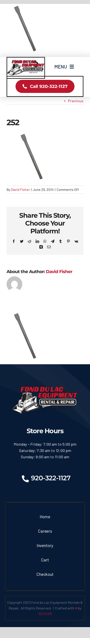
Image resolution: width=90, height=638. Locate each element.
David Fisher (20, 189)
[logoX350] (25, 62)
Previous (75, 100)
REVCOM (45, 614)
